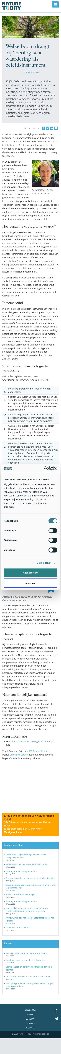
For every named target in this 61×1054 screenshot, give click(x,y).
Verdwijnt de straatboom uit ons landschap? (26, 953)
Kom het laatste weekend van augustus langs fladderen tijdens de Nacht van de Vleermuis (27, 909)
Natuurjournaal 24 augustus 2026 (21, 901)
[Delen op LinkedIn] (51, 128)
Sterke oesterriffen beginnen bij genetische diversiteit (30, 878)
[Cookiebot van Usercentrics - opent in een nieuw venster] (43, 468)
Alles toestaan (30, 572)
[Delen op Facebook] (43, 128)
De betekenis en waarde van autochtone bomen (28, 976)
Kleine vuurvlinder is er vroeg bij (20, 894)
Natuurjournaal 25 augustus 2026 (21, 871)
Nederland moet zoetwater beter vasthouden (27, 864)
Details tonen (44, 562)
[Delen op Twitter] (47, 128)
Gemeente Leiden (19, 754)
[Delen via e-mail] (56, 128)
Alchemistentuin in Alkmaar (18, 927)
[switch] (52, 530)
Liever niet (30, 583)
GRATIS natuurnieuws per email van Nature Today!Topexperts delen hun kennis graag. (27, 827)
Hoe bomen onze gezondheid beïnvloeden (25, 960)
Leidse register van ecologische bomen (30, 741)
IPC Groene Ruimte (30, 72)
